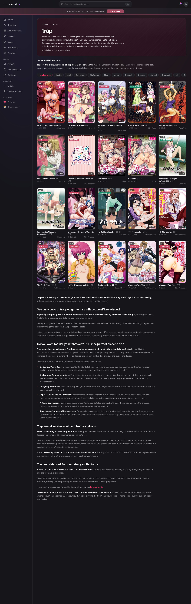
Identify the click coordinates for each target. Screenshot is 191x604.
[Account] (185, 4)
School (153, 75)
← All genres (45, 75)
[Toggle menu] (5, 4)
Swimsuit (166, 75)
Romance (80, 75)
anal (69, 75)
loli (177, 75)
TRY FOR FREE (114, 11)
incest (116, 75)
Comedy (129, 75)
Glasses (141, 75)
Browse (45, 24)
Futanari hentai (96, 487)
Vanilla (58, 75)
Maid (106, 75)
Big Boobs (94, 75)
